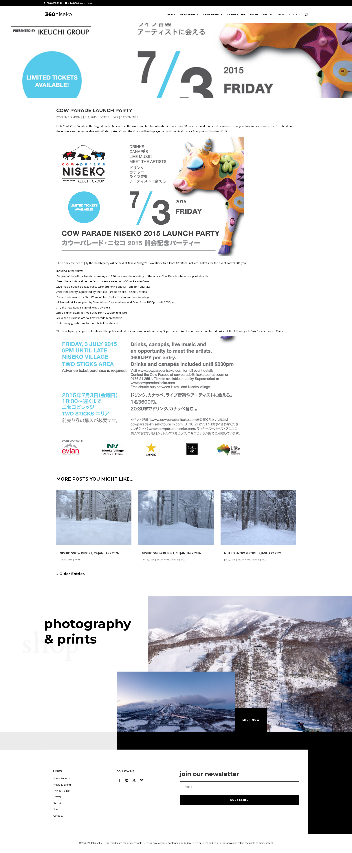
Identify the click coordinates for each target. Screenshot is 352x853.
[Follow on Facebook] (119, 780)
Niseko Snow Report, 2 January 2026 (252, 553)
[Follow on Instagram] (127, 780)
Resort (268, 14)
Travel (254, 14)
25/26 (160, 559)
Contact (295, 14)
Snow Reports (189, 14)
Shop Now (251, 720)
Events (104, 117)
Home (171, 14)
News (114, 117)
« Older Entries (70, 574)
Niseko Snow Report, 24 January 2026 (89, 553)
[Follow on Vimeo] (141, 780)
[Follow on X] (134, 780)
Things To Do (236, 14)
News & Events (212, 14)
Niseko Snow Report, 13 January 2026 (171, 553)
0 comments (129, 117)
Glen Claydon (70, 117)
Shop (280, 14)
